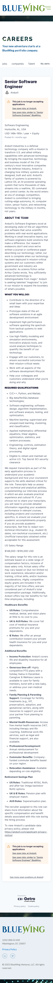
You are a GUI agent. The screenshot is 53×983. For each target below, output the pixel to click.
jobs (4, 63)
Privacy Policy (9, 949)
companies (18, 63)
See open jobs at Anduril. (24, 108)
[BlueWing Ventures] (23, 7)
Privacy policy (20, 906)
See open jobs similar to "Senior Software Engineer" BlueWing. (27, 113)
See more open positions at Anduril (26, 877)
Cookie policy (33, 906)
